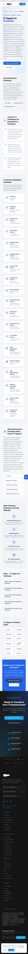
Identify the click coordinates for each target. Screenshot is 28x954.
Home (6, 11)
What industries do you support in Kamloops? (13, 602)
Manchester (7, 916)
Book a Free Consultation (12, 63)
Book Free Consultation (14, 680)
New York (13, 913)
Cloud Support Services (12, 489)
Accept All (11, 950)
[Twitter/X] (7, 801)
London (8, 653)
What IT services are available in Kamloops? (13, 582)
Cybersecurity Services (12, 484)
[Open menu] (3, 4)
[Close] (15, 950)
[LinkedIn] (3, 801)
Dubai (6, 924)
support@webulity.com (11, 787)
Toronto (8, 629)
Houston (6, 921)
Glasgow (14, 921)
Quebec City (19, 643)
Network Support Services (12, 493)
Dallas (23, 919)
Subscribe (21, 937)
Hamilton (8, 648)
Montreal (19, 629)
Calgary (19, 634)
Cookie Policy (21, 947)
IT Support (8, 476)
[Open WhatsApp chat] (26, 477)
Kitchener (19, 648)
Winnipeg (8, 643)
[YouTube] (10, 801)
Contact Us (14, 684)
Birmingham (15, 919)
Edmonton (8, 638)
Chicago (15, 916)
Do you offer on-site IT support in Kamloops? (13, 595)
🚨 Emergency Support (14, 722)
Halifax (19, 653)
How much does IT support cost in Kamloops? (13, 609)
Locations (15, 11)
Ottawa (19, 638)
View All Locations (13, 924)
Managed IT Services (11, 480)
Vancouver (9, 634)
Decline (5, 950)
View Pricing (9, 67)
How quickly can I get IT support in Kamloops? (13, 589)
